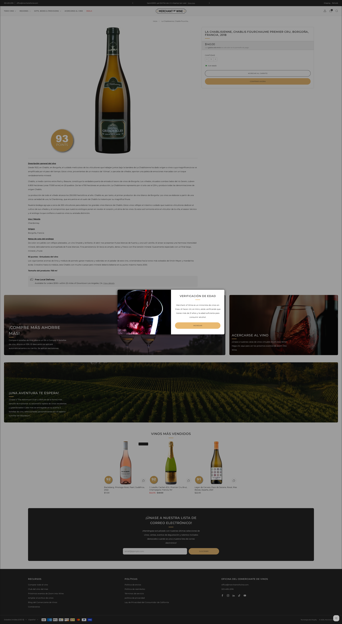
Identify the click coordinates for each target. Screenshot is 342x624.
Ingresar (197, 326)
